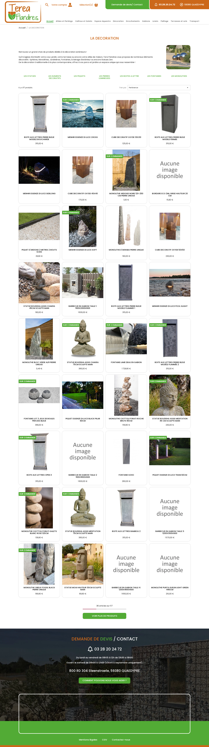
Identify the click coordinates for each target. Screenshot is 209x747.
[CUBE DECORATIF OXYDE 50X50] (169, 226)
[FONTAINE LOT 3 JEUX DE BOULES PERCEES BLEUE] (39, 395)
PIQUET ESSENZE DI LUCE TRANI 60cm (170, 475)
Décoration (118, 21)
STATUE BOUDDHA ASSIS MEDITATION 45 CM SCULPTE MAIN (169, 419)
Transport (194, 21)
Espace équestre (103, 21)
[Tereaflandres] (23, 12)
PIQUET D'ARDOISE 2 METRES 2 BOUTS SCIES (39, 251)
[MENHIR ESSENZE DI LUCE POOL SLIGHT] (169, 282)
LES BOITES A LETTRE (129, 76)
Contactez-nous (121, 739)
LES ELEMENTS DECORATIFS (54, 77)
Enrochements (133, 21)
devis (127, 4)
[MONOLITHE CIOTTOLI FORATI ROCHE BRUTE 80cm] (126, 395)
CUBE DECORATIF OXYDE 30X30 (126, 137)
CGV (104, 739)
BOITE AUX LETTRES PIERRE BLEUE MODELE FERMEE (170, 138)
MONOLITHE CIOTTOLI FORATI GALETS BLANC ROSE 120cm (39, 532)
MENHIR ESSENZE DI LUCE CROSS (83, 137)
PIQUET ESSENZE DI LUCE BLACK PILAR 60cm (83, 419)
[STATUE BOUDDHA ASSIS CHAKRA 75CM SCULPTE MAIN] (82, 338)
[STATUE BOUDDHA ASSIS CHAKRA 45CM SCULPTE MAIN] (39, 282)
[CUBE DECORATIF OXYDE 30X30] (126, 113)
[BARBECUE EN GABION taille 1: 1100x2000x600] (82, 282)
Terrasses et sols (179, 21)
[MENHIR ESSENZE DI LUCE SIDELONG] (39, 170)
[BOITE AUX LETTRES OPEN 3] (39, 451)
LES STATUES (30, 76)
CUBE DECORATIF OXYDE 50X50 (170, 250)
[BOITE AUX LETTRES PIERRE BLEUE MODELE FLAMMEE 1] (126, 282)
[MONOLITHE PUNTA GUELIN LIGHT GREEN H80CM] (169, 564)
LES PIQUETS (79, 76)
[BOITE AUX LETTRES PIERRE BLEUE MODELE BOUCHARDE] (39, 113)
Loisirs (155, 21)
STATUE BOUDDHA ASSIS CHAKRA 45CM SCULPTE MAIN (39, 307)
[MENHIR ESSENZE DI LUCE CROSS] (82, 113)
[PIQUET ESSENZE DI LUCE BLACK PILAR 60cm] (82, 395)
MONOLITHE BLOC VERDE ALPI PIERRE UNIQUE (39, 363)
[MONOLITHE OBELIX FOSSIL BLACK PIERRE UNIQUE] (39, 564)
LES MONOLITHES (179, 76)
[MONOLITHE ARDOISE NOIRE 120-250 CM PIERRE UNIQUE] (126, 170)
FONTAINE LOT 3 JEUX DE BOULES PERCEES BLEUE (39, 419)
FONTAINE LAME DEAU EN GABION (126, 362)
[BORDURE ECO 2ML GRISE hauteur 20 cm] (169, 170)
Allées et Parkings (64, 21)
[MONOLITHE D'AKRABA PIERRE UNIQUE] (126, 226)
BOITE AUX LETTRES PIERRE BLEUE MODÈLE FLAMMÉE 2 (170, 363)
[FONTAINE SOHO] (126, 451)
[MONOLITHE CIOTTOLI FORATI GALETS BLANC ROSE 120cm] (39, 507)
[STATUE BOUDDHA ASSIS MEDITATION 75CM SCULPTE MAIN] (82, 507)
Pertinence (159, 87)
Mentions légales (88, 739)
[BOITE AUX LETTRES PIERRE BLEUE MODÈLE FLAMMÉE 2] (169, 338)
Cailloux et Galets (83, 21)
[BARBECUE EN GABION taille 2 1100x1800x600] (82, 451)
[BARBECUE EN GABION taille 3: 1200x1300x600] (169, 507)
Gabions (146, 21)
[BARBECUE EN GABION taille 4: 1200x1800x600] (126, 564)
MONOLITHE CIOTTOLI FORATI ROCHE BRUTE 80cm (126, 419)
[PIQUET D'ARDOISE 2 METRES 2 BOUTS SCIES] (39, 226)
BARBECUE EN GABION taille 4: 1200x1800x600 (126, 588)
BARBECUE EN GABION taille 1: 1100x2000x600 (83, 307)
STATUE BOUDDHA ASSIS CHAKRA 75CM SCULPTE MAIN (83, 363)
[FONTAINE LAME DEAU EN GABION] (126, 338)
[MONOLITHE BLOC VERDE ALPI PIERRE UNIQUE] (39, 338)
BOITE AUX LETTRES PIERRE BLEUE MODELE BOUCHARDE (39, 138)
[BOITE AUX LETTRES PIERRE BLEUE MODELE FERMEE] (169, 113)
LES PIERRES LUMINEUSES (104, 77)
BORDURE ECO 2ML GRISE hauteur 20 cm (170, 194)
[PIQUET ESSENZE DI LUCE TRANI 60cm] (169, 451)
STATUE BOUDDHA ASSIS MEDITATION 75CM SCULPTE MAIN (82, 532)
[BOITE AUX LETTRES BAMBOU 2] (126, 507)
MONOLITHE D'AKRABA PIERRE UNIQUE (126, 250)
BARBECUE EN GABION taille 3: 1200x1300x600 (169, 532)
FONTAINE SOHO (126, 475)
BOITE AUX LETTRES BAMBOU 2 (126, 531)
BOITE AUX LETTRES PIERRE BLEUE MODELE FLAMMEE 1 (126, 307)
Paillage (164, 21)
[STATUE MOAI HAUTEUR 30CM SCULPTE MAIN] (82, 564)
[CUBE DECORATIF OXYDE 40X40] (82, 170)
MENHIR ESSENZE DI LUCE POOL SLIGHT (170, 306)
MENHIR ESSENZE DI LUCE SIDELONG (39, 193)
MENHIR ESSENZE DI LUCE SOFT (83, 250)
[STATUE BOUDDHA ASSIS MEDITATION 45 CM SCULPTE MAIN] (169, 395)
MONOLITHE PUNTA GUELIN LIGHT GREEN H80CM (169, 588)
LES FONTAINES (154, 76)
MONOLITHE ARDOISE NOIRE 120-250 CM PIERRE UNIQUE (126, 194)
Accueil (49, 21)
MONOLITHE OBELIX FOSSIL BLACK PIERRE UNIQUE (39, 588)
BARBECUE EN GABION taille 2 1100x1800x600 (83, 476)
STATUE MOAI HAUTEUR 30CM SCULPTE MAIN (82, 588)
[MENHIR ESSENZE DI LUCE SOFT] (82, 226)
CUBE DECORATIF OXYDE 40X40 (83, 193)
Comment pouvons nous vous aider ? (104, 680)
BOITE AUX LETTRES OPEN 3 (39, 475)
